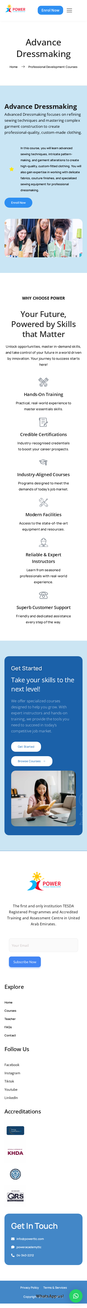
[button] (76, 1296)
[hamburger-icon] (69, 11)
